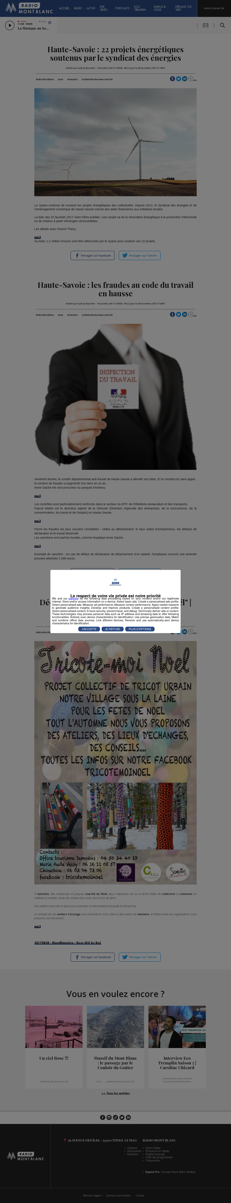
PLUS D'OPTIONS (140, 629)
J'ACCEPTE (89, 629)
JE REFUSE (112, 629)
